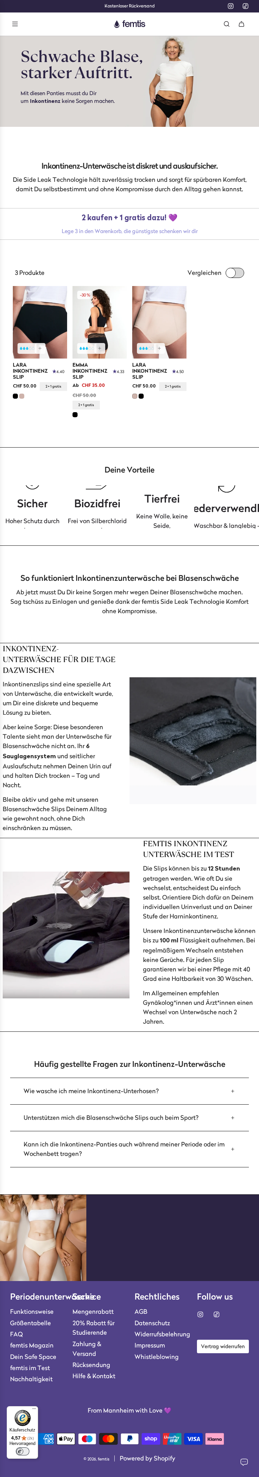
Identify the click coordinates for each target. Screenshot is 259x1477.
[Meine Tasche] (241, 24)
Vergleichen (205, 273)
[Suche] (226, 24)
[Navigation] (14, 24)
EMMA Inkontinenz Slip (90, 371)
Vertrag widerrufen (223, 1346)
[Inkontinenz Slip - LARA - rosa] (159, 322)
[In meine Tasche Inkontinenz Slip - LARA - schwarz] (40, 348)
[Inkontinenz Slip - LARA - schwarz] (40, 322)
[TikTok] (245, 6)
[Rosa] (21, 396)
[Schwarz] (15, 396)
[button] (129, 1091)
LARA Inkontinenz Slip (30, 371)
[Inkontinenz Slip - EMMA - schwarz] (100, 322)
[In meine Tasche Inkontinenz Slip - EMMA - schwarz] (99, 348)
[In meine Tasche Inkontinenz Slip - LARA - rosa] (159, 348)
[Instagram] (230, 6)
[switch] (22, 1451)
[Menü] (34, 1410)
